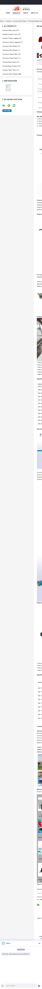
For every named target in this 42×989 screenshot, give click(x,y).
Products (16, 13)
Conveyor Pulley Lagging (10, 42)
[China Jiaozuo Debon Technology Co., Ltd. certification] (8, 87)
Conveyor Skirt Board (9, 46)
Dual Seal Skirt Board (9, 50)
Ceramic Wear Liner (9, 30)
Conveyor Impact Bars (10, 54)
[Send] (39, 986)
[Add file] (2, 986)
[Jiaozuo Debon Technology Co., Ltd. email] (4, 105)
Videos (25, 13)
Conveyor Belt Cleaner (20, 21)
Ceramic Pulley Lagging (10, 38)
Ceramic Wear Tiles (9, 70)
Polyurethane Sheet (9, 62)
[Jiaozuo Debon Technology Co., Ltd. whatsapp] (10, 105)
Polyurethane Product (10, 66)
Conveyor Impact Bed (9, 58)
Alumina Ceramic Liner (9, 34)
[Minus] (39, 943)
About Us (34, 13)
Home (8, 13)
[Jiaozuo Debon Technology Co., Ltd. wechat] (15, 105)
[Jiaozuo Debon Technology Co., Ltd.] (21, 8)
